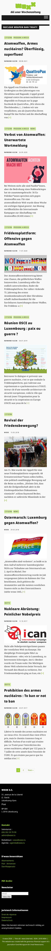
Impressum (7, 917)
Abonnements (8, 860)
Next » (30, 770)
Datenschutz (7, 920)
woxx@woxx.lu (19, 840)
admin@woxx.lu (8, 835)
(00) (9, 832)
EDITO (7, 603)
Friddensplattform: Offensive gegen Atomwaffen (20, 238)
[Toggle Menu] (46, 17)
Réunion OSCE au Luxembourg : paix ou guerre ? (22, 328)
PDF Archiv (7, 880)
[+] (9, 117)
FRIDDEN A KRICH (21, 37)
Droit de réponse (9, 914)
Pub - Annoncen (9, 863)
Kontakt (6, 825)
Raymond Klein (10, 61)
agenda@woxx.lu (17, 843)
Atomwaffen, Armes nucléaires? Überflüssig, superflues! (24, 49)
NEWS (32, 129)
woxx (6, 432)
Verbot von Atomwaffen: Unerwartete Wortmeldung (25, 140)
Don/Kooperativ (8, 866)
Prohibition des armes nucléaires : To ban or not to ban (25, 696)
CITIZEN (8, 37)
